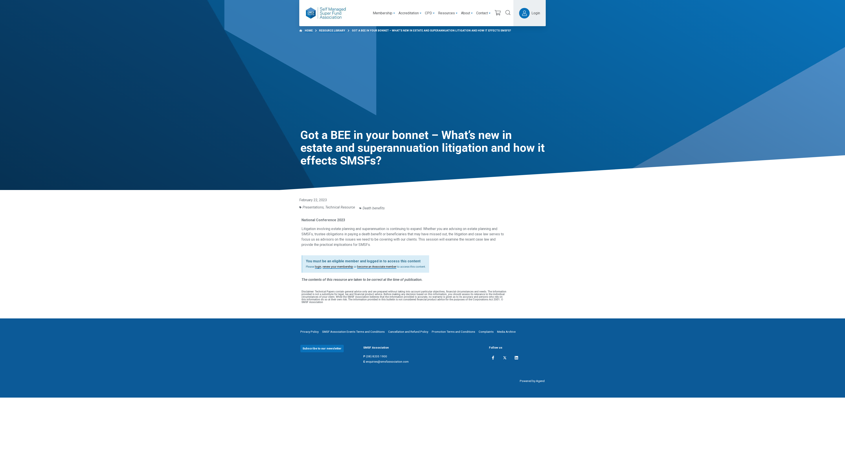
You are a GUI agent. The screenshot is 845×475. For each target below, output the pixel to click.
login (318, 266)
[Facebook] (493, 358)
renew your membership (338, 266)
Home (309, 30)
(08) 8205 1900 (376, 356)
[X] (504, 358)
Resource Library (332, 30)
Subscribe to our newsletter (322, 348)
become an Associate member (376, 266)
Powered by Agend (532, 381)
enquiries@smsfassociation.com (387, 361)
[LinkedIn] (516, 358)
